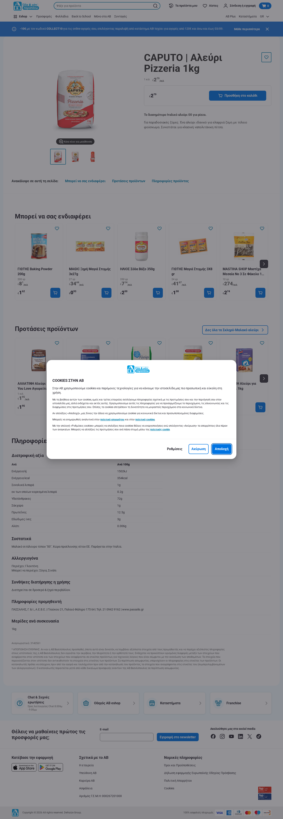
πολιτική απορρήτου (112, 419)
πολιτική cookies (145, 419)
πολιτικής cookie (160, 429)
